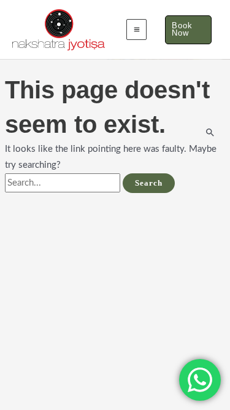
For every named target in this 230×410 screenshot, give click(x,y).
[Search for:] (64, 182)
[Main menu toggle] (136, 29)
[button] (188, 30)
